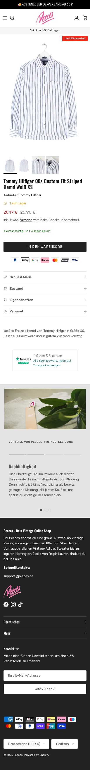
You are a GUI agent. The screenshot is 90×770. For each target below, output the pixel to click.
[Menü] (5, 18)
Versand (26, 220)
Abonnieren (45, 689)
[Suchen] (14, 18)
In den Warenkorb (45, 247)
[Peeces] (45, 18)
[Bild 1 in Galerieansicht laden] (45, 94)
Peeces (18, 754)
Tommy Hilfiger (30, 195)
